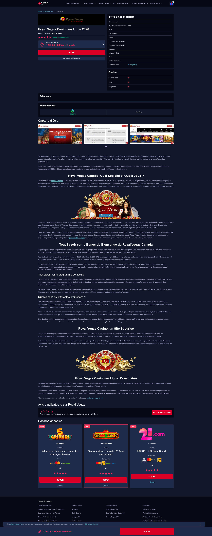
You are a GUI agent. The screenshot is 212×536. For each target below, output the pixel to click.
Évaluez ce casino (162, 413)
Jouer (72, 52)
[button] (106, 146)
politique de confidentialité (92, 524)
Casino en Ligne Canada (45, 11)
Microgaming (132, 64)
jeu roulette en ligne (77, 238)
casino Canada (57, 181)
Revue (106, 485)
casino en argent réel (94, 398)
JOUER (106, 480)
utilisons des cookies (16, 524)
